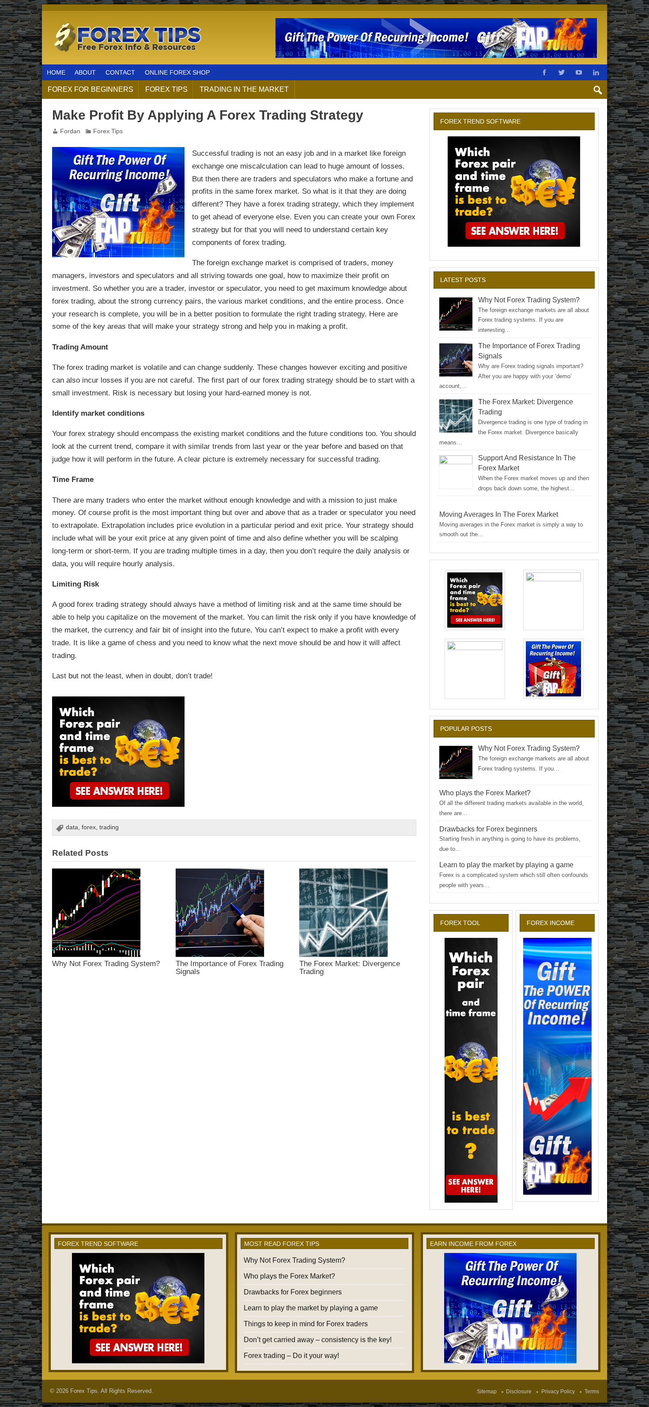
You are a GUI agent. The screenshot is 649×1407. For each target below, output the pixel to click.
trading (109, 827)
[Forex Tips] (128, 23)
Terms (592, 1391)
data (72, 827)
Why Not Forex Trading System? (106, 963)
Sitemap (487, 1391)
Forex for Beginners (90, 89)
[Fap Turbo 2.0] (118, 153)
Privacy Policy (558, 1391)
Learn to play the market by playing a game (506, 865)
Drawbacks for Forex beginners (488, 829)
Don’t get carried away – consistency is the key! (318, 1339)
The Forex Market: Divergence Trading (349, 967)
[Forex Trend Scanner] (118, 702)
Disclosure (519, 1391)
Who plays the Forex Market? (485, 793)
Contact (120, 72)
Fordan (70, 131)
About (85, 72)
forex (89, 827)
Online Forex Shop (177, 72)
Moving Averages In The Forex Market (498, 514)
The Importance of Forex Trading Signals (229, 967)
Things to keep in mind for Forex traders (306, 1324)
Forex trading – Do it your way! (291, 1355)
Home (56, 72)
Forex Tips (166, 89)
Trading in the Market (244, 89)
